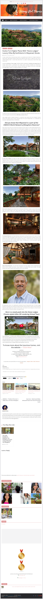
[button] (7, 20)
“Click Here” (27, 347)
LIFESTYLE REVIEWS (23, 20)
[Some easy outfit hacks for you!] (25, 498)
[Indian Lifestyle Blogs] (21, 561)
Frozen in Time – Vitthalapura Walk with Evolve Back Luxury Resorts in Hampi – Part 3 (20, 391)
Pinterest (37, 361)
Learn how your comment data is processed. (26, 475)
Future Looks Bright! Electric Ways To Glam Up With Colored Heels (23, 586)
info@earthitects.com (23, 356)
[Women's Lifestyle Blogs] (21, 550)
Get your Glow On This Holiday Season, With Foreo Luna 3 (22, 1)
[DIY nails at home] (36, 488)
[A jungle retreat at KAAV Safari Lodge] (17, 488)
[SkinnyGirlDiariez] (21, 5)
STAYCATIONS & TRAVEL (33, 20)
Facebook (21, 362)
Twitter (31, 361)
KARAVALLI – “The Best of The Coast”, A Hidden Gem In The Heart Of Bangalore (10, 399)
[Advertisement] (21, 536)
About (6, 20)
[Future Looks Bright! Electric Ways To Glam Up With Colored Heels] (6, 513)
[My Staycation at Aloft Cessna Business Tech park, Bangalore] (36, 498)
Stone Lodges (10, 48)
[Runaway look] (6, 498)
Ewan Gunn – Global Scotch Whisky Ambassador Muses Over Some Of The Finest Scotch (31, 400)
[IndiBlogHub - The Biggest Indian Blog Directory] (21, 577)
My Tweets (3, 523)
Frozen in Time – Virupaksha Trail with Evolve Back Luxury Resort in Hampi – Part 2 (34, 391)
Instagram (28, 361)
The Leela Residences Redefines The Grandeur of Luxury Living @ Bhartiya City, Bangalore (8, 391)
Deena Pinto (12, 55)
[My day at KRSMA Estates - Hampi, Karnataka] (6, 488)
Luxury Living (5, 48)
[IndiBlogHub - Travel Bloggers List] (21, 575)
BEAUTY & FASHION (13, 20)
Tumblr (34, 361)
